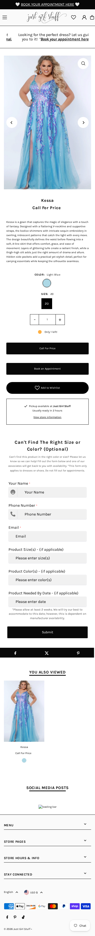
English (8, 892)
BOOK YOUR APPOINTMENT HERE (47, 4)
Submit (47, 632)
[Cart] (92, 17)
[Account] (84, 17)
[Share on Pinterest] (78, 653)
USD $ (34, 892)
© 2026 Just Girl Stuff (17, 929)
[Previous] (11, 122)
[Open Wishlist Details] (73, 17)
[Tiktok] (23, 917)
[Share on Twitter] (47, 653)
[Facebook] (7, 917)
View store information (47, 417)
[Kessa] (24, 711)
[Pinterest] (15, 917)
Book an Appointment (47, 368)
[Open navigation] (13, 17)
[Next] (83, 122)
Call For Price (47, 348)
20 (47, 303)
